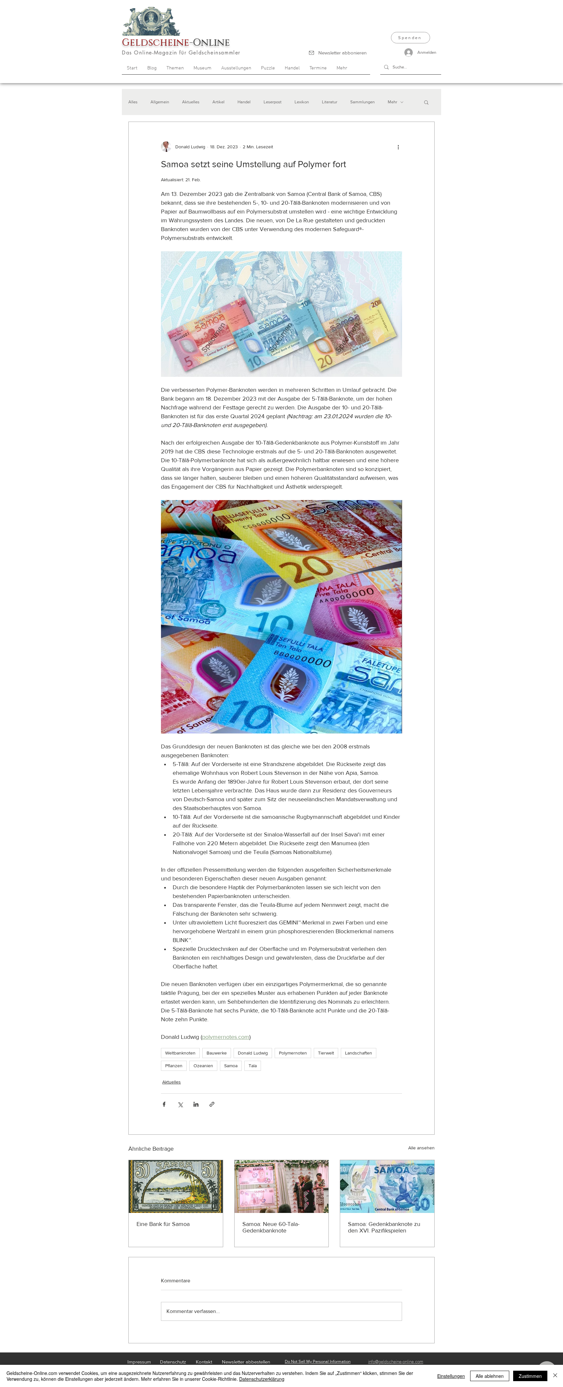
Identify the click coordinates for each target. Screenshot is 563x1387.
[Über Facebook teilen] (164, 1104)
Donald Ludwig (253, 1052)
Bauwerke (217, 1052)
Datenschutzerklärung (261, 1379)
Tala (253, 1065)
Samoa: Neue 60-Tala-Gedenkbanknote (270, 1227)
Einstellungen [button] (451, 1376)
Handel (244, 101)
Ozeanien (203, 1065)
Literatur (329, 101)
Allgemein (160, 101)
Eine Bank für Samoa (163, 1224)
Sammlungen (362, 101)
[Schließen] (555, 1376)
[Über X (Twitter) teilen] (180, 1104)
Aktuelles (190, 101)
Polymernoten (293, 1052)
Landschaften (358, 1052)
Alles (132, 101)
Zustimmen (530, 1376)
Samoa (231, 1065)
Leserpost (273, 101)
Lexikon (302, 101)
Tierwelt (326, 1052)
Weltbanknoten (180, 1052)
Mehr (392, 101)
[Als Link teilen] (212, 1104)
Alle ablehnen (490, 1376)
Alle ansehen (421, 1147)
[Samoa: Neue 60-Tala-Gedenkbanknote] (282, 1186)
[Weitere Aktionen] (398, 147)
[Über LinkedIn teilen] (196, 1104)
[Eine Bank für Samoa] (176, 1186)
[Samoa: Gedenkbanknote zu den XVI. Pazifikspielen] (387, 1186)
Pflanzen (173, 1065)
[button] (426, 102)
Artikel (218, 101)
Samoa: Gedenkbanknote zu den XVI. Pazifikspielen (384, 1227)
